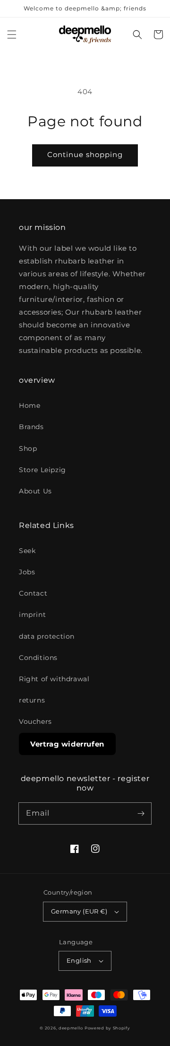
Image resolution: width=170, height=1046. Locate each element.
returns (32, 700)
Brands (31, 426)
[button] (11, 34)
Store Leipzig (42, 470)
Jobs (27, 572)
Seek (27, 550)
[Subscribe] (140, 813)
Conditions (38, 657)
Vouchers (35, 721)
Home (29, 405)
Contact (33, 593)
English (79, 960)
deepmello (71, 1028)
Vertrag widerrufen (67, 743)
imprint (32, 614)
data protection (47, 636)
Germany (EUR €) (79, 911)
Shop (28, 448)
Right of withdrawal (54, 679)
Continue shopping (85, 154)
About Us (35, 491)
